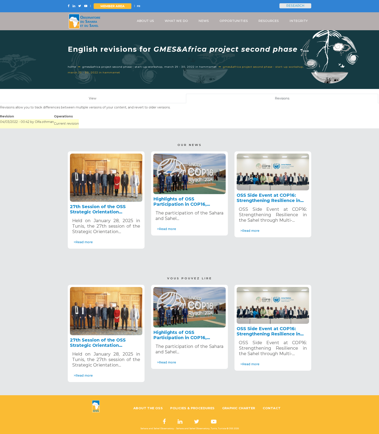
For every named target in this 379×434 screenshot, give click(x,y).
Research (295, 6)
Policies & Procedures (192, 408)
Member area (112, 6)
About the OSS (148, 408)
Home (72, 66)
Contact (272, 408)
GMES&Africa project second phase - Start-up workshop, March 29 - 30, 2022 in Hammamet (149, 66)
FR (138, 6)
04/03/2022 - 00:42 (14, 122)
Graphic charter (238, 408)
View (92, 98)
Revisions (287, 99)
